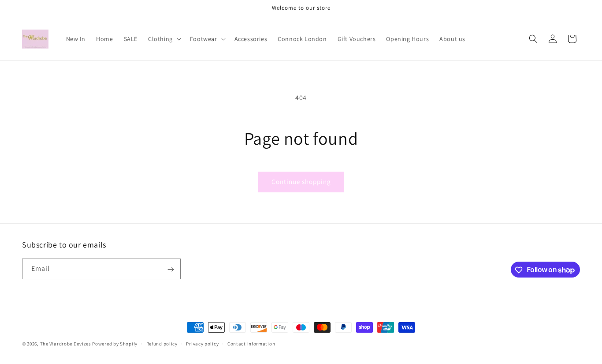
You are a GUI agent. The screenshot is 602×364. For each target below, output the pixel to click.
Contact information (251, 343)
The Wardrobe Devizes (66, 344)
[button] (164, 39)
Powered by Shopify (114, 344)
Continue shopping (301, 181)
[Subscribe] (170, 269)
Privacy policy (202, 343)
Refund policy (162, 343)
